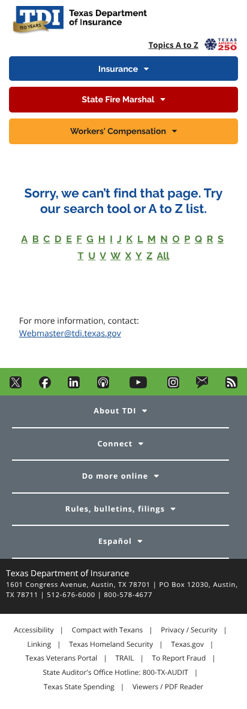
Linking (40, 644)
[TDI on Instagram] (173, 385)
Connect (115, 444)
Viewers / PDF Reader (167, 687)
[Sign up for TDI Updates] (202, 385)
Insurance (118, 69)
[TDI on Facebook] (45, 385)
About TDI (115, 411)
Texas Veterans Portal (61, 658)
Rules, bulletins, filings (115, 509)
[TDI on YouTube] (137, 385)
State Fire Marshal (118, 100)
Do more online (115, 476)
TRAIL (124, 658)
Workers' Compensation (118, 131)
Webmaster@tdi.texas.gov (70, 333)
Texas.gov (187, 644)
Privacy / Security (189, 630)
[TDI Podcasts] (103, 385)
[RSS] (231, 385)
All (163, 255)
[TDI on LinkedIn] (74, 385)
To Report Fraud (179, 658)
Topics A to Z (173, 44)
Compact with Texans (107, 630)
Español (115, 541)
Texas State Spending (79, 687)
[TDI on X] (16, 385)
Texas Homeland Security (111, 644)
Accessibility (33, 630)
